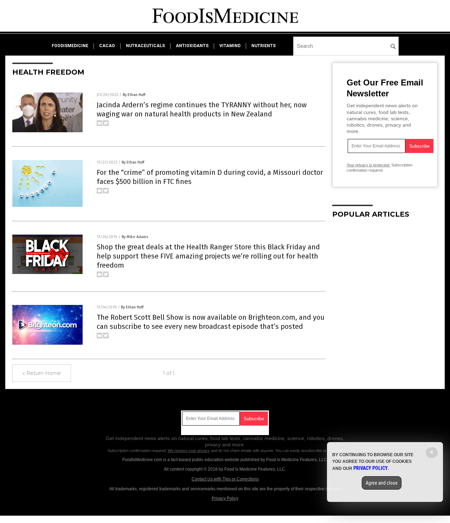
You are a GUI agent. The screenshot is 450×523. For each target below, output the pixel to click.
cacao (107, 45)
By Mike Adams (135, 237)
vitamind (229, 45)
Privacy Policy (225, 498)
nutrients (263, 45)
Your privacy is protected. (368, 165)
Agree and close (382, 483)
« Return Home (41, 373)
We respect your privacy (189, 450)
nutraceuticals (145, 45)
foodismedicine (70, 45)
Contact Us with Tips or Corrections (225, 479)
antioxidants (192, 45)
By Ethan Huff (134, 95)
